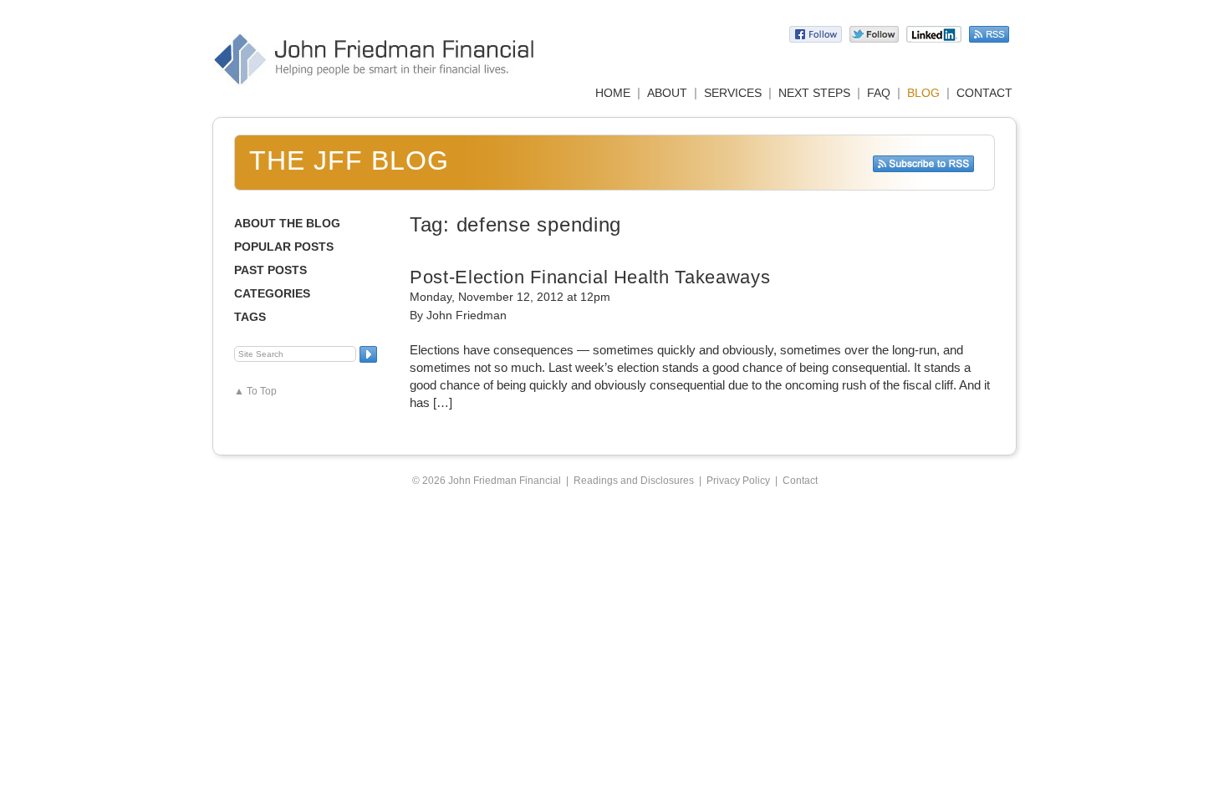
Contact (800, 480)
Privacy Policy (738, 480)
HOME (612, 92)
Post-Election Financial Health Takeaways (590, 277)
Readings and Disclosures (634, 480)
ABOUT (667, 92)
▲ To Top (255, 391)
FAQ (878, 92)
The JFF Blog (349, 160)
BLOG (923, 92)
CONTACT (984, 92)
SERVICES (733, 92)
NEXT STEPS (814, 92)
